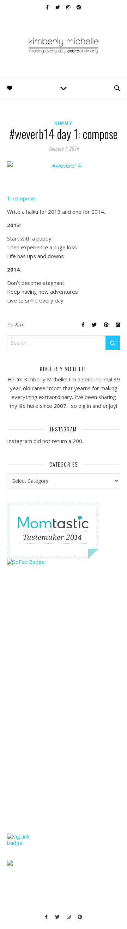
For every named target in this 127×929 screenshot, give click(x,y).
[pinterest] (79, 7)
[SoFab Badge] (63, 562)
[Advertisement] (60, 712)
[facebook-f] (48, 7)
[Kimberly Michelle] (63, 45)
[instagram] (68, 7)
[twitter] (58, 7)
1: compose (21, 198)
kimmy (63, 123)
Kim (20, 324)
